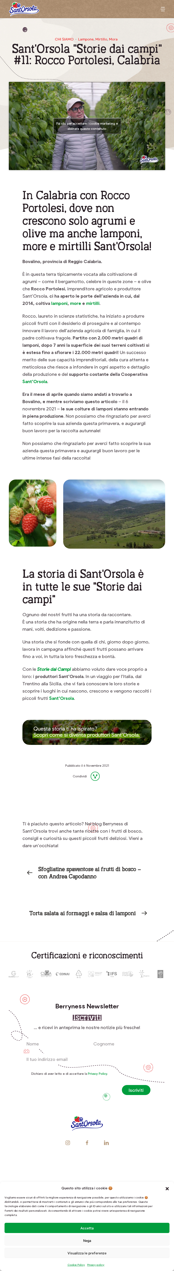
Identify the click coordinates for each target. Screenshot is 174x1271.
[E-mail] (85, 788)
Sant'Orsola (24, 9)
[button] (167, 1188)
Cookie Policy (76, 1264)
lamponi (59, 303)
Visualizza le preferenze (87, 1253)
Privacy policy (95, 1264)
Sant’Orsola (34, 381)
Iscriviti (136, 1090)
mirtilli (92, 303)
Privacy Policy (97, 1073)
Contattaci (87, 1176)
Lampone (86, 39)
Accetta (87, 1228)
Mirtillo (101, 39)
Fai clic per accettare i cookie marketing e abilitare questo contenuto (87, 126)
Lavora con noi (87, 1164)
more (75, 303)
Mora (113, 39)
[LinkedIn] (74, 788)
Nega (87, 1240)
